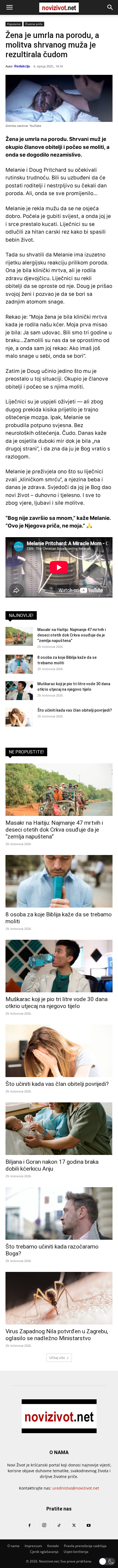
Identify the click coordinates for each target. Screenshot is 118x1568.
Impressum (33, 1546)
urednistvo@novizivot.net (75, 1488)
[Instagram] (44, 1525)
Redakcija (22, 66)
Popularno (14, 24)
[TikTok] (59, 1525)
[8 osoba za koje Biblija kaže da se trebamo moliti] (19, 664)
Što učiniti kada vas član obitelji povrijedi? (74, 710)
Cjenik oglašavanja (44, 1551)
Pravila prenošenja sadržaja (85, 1546)
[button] (9, 7)
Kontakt (53, 1546)
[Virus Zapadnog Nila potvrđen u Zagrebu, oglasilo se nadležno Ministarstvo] (59, 1298)
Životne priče (34, 24)
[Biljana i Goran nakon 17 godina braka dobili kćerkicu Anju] (59, 1128)
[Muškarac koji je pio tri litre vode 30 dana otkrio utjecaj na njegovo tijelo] (19, 690)
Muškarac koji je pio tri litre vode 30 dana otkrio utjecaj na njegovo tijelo (56, 1002)
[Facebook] (29, 1525)
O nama (13, 1546)
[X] (73, 1525)
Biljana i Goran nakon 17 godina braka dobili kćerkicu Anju (52, 1165)
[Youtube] (88, 1525)
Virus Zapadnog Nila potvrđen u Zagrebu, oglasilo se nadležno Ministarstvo (56, 1335)
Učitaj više (57, 1357)
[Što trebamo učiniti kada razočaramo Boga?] (59, 1213)
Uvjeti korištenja (76, 1551)
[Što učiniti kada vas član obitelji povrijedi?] (19, 716)
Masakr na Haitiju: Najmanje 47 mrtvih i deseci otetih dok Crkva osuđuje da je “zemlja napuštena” (71, 635)
